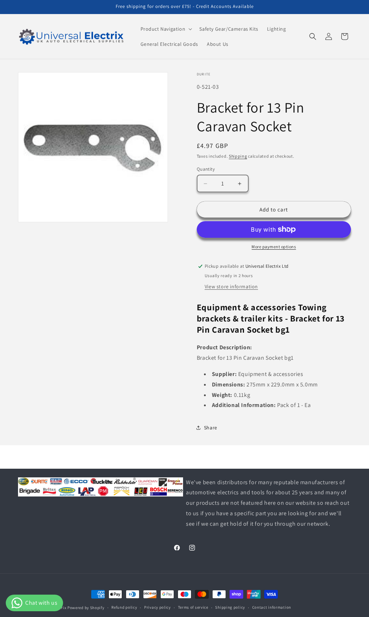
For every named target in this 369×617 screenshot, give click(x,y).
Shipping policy (230, 607)
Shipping (238, 156)
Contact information (271, 607)
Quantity (206, 169)
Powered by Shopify (86, 607)
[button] (165, 28)
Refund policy (124, 607)
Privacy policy (157, 607)
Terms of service (193, 607)
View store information (231, 286)
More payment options (274, 246)
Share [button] (210, 427)
